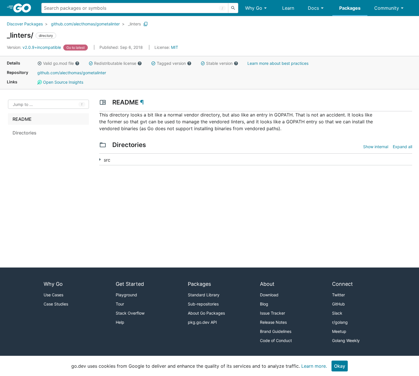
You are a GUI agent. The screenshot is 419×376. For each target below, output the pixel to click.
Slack (337, 313)
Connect (342, 284)
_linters (134, 23)
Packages (350, 8)
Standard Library (203, 294)
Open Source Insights (62, 82)
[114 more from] (99, 159)
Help (120, 322)
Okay (339, 366)
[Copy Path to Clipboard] (145, 24)
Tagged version (171, 63)
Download (269, 294)
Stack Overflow (130, 313)
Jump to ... (23, 104)
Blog (264, 303)
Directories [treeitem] (24, 133)
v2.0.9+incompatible (34, 47)
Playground (126, 294)
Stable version (219, 63)
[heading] (24, 8)
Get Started (130, 284)
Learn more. (314, 366)
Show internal (375, 146)
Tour (120, 303)
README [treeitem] (22, 119)
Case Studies (56, 303)
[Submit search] (233, 8)
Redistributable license (115, 63)
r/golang (340, 322)
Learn (288, 8)
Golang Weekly (346, 340)
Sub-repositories (203, 303)
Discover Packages (25, 23)
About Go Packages (206, 313)
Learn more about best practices (277, 63)
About (267, 284)
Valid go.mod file (58, 63)
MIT (174, 47)
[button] (39, 63)
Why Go (253, 8)
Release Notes (273, 322)
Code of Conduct (276, 340)
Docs (313, 8)
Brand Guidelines (275, 331)
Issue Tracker (272, 313)
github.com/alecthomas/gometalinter (85, 23)
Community (386, 8)
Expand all (402, 146)
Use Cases (53, 294)
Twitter (338, 294)
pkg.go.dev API (202, 322)
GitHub (338, 303)
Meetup (339, 331)
